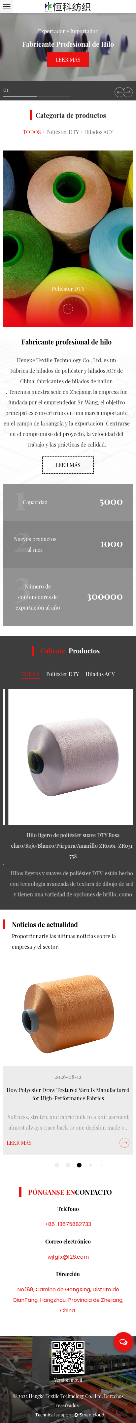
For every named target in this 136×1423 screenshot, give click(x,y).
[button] (119, 92)
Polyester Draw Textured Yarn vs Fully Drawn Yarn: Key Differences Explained (68, 1094)
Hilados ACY (98, 131)
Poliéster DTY (62, 131)
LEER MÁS (19, 1142)
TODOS (32, 131)
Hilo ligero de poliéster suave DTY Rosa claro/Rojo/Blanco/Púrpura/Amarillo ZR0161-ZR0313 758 (68, 846)
